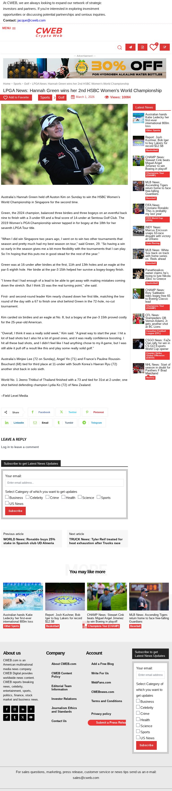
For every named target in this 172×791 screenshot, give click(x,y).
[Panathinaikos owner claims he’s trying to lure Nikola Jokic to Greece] (138, 274)
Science (88, 498)
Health (70, 498)
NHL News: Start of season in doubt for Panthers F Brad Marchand (157, 369)
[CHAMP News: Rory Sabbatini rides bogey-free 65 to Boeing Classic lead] (138, 294)
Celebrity (36, 498)
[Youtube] (31, 717)
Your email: (13, 476)
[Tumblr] (14, 717)
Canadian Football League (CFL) (156, 332)
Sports (17, 83)
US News (16, 504)
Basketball (152, 150)
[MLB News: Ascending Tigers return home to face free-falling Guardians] (138, 186)
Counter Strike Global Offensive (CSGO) (155, 355)
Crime (54, 498)
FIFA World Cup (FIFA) (154, 219)
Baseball (151, 198)
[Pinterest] (31, 709)
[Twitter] (22, 717)
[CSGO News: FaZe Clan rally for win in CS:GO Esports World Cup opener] (138, 344)
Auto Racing (152, 243)
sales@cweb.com (86, 778)
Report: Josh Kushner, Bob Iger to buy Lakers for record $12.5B (157, 142)
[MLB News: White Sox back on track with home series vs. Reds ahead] (138, 254)
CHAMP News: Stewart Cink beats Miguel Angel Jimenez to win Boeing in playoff (157, 162)
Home (7, 83)
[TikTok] (6, 717)
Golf (26, 83)
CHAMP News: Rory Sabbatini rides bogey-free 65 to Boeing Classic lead (157, 295)
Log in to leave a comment (20, 447)
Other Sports (153, 130)
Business (16, 498)
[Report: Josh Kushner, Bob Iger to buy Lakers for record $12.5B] (138, 141)
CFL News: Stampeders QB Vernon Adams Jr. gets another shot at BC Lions (156, 320)
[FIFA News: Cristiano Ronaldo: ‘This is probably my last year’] (138, 209)
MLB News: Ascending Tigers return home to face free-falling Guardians (158, 188)
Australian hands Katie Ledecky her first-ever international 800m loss (18, 618)
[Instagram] (14, 709)
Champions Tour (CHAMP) (155, 174)
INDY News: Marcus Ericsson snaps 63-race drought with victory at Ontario (158, 233)
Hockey (150, 377)
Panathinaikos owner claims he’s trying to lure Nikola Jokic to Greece (157, 274)
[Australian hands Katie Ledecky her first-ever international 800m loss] (138, 118)
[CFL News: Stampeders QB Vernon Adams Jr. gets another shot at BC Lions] (138, 319)
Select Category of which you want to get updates (41, 492)
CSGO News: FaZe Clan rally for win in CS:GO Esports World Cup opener (157, 344)
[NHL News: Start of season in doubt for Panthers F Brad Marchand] (138, 368)
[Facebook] (6, 709)
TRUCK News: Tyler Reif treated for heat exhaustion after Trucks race (96, 541)
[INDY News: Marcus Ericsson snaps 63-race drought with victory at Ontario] (138, 231)
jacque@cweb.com (31, 20)
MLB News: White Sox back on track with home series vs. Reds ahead (157, 254)
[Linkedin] (22, 709)
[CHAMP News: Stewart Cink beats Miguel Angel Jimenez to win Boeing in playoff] (138, 161)
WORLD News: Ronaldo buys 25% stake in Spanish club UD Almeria (29, 541)
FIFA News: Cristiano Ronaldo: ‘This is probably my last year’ (157, 209)
